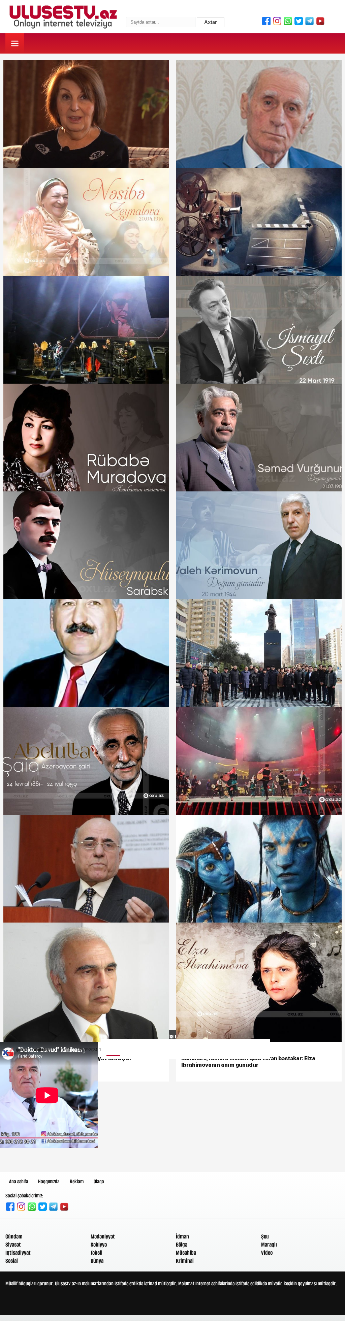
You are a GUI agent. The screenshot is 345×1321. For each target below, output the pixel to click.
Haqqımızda (49, 1181)
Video (267, 1253)
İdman (182, 1236)
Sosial (11, 1261)
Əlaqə (99, 1181)
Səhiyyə (99, 1245)
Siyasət (13, 1245)
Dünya (97, 1261)
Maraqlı (269, 1245)
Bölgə (181, 1245)
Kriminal (185, 1261)
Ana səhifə (18, 1181)
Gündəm (14, 1236)
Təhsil (96, 1253)
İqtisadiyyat (18, 1253)
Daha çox (172, 1036)
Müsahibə (186, 1253)
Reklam (77, 1181)
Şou (265, 1236)
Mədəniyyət (103, 1236)
